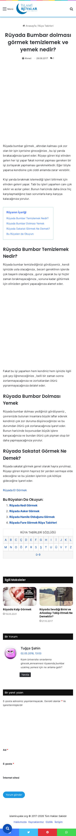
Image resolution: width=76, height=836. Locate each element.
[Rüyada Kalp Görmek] (20, 596)
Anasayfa (30, 25)
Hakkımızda (20, 821)
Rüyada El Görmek (15, 490)
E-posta (8, 763)
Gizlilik (49, 821)
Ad (5, 749)
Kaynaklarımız (36, 821)
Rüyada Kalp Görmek (17, 609)
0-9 (38, 554)
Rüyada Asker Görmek (24, 511)
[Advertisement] (38, 104)
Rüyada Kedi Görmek (23, 505)
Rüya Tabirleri (45, 25)
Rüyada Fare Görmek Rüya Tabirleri (33, 522)
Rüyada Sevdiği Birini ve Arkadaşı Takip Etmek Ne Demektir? (56, 613)
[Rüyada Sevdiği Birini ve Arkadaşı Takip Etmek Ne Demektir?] (56, 596)
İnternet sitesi (11, 777)
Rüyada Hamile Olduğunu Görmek (32, 517)
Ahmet (28, 58)
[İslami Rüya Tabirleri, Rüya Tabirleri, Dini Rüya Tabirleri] (26, 8)
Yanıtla (25, 674)
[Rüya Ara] (71, 10)
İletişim (59, 821)
